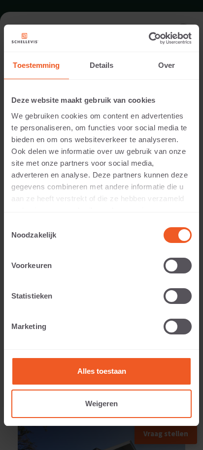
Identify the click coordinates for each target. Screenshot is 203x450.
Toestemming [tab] (36, 65)
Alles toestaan (101, 371)
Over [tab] (166, 65)
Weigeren (101, 403)
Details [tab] (102, 65)
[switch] (178, 265)
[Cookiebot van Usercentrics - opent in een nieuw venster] (148, 38)
